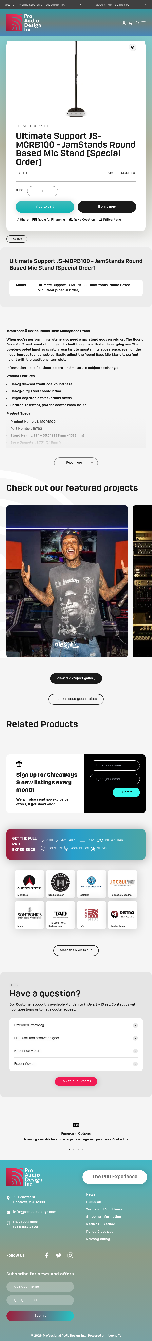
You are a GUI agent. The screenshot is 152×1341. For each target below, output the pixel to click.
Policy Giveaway (100, 1231)
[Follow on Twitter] (58, 1255)
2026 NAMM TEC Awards (96, 5)
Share (24, 219)
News (91, 1194)
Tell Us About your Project (76, 699)
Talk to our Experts (76, 1081)
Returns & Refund (100, 1224)
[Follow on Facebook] (46, 1255)
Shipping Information (103, 1216)
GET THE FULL (24, 844)
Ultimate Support (32, 126)
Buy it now (107, 206)
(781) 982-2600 (25, 1226)
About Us (93, 1202)
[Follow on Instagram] (70, 1255)
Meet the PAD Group (76, 950)
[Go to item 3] (76, 113)
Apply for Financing (51, 219)
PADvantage (112, 219)
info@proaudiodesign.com (34, 1212)
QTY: (19, 190)
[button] (67, 581)
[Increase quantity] (52, 191)
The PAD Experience (114, 1177)
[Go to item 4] (80, 113)
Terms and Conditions (104, 1209)
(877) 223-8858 (25, 1222)
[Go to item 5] (84, 113)
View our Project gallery (76, 678)
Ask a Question (84, 219)
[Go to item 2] (71, 113)
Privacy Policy (98, 1239)
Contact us (120, 1139)
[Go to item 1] (67, 113)
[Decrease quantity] (33, 191)
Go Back (18, 239)
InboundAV (113, 1335)
